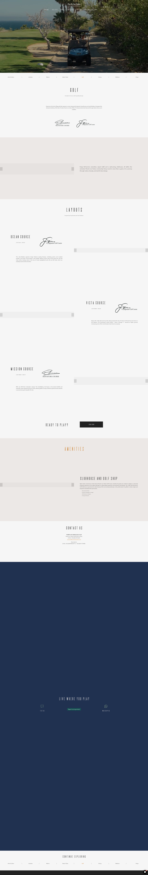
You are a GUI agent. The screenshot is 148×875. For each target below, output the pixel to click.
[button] (1, 169)
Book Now (91, 424)
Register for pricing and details (74, 709)
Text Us (42, 711)
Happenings (79, 10)
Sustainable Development (91, 10)
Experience (46, 10)
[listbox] (106, 7)
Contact (102, 10)
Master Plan (70, 10)
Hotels (62, 10)
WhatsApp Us (106, 711)
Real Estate (55, 10)
